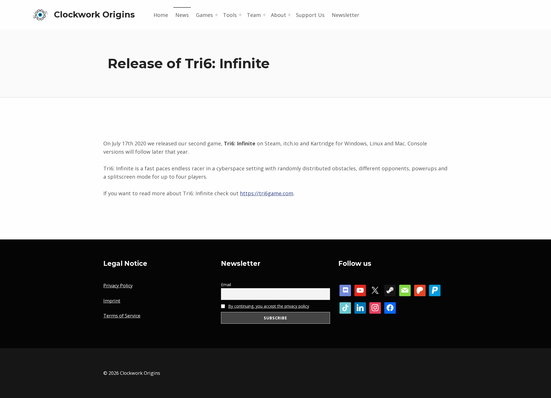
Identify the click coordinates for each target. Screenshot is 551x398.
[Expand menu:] (216, 14)
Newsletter (345, 14)
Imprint (111, 301)
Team (254, 14)
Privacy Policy (118, 285)
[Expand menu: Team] (264, 14)
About (278, 14)
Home (161, 14)
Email (226, 284)
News (182, 14)
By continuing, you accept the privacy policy (268, 306)
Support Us (310, 14)
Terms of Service (121, 316)
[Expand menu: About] (289, 14)
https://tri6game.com (266, 193)
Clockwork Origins (94, 14)
